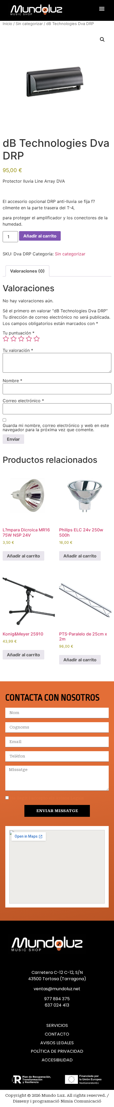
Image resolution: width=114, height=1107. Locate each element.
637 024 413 (57, 1005)
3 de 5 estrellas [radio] (21, 339)
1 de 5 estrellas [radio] (6, 339)
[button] (101, 8)
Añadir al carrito (39, 236)
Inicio (7, 23)
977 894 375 (57, 999)
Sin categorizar (29, 23)
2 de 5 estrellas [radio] (13, 339)
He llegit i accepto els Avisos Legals (47, 798)
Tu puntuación (18, 333)
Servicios (57, 1025)
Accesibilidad (57, 1060)
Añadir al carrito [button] (23, 556)
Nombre (12, 380)
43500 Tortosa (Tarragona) (57, 979)
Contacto (57, 1034)
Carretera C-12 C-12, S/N (57, 972)
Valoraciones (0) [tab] (27, 271)
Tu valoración (18, 350)
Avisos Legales (57, 1043)
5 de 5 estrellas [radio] (36, 339)
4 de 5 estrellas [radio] (29, 339)
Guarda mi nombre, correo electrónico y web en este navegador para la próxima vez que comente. (56, 427)
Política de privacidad (57, 1051)
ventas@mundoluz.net (57, 989)
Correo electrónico (23, 401)
